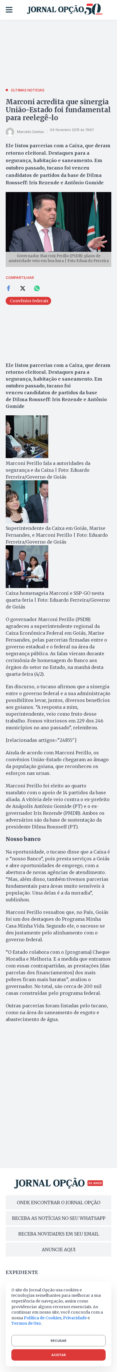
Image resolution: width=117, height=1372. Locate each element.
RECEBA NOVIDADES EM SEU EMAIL (58, 1234)
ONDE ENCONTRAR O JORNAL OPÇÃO (58, 1202)
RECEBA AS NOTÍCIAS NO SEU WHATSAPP (58, 1218)
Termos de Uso (26, 1323)
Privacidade (75, 1317)
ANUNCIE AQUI (59, 1249)
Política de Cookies (42, 1317)
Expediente (22, 1272)
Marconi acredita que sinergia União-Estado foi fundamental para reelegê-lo (58, 109)
